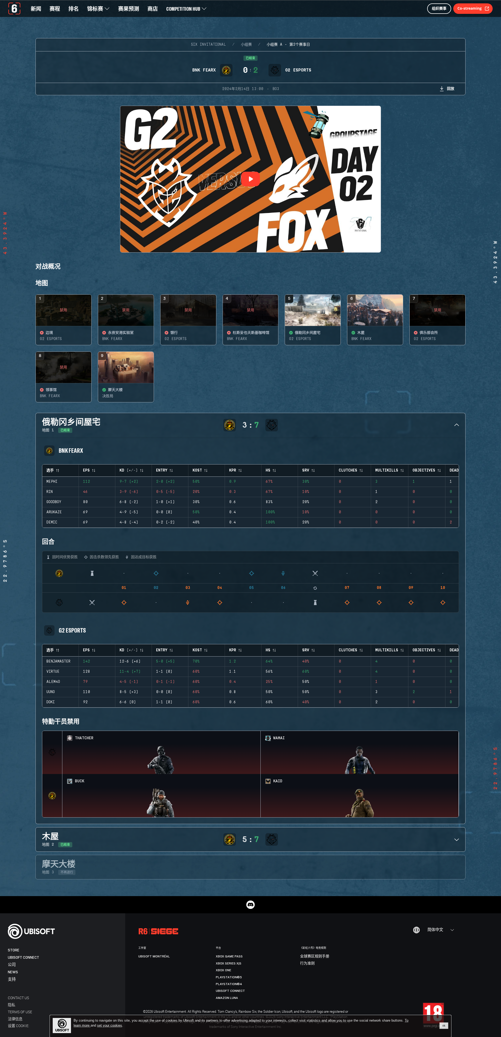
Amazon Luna (227, 998)
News (13, 972)
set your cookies (109, 1025)
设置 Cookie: (18, 1025)
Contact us (18, 997)
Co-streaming (469, 8)
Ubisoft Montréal (154, 956)
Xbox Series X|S (228, 963)
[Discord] (250, 904)
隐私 (11, 1004)
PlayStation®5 (229, 977)
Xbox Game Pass (229, 956)
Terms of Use (20, 1011)
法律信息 (15, 1018)
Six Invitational (208, 45)
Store (13, 950)
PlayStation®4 (229, 984)
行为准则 (307, 963)
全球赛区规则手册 (314, 956)
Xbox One (223, 970)
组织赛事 (439, 8)
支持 (12, 979)
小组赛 (246, 45)
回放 (450, 88)
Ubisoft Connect (23, 957)
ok (443, 1025)
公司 (12, 965)
